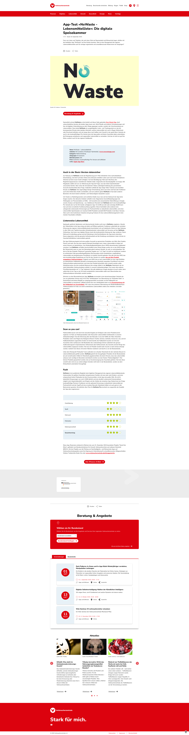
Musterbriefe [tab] (72, 557)
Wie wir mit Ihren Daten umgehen (120, 546)
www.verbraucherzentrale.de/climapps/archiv (100, 453)
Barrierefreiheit (133, 733)
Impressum (122, 733)
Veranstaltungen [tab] (59, 557)
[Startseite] (59, 5)
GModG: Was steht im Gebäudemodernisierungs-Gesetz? (66, 664)
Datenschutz (112, 733)
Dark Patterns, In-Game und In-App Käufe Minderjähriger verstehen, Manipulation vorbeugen (101, 567)
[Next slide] (137, 663)
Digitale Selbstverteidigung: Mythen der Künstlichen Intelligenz (99, 590)
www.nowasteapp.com (107, 152)
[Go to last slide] (51, 663)
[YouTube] (51, 725)
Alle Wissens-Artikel (93, 462)
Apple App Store (79, 162)
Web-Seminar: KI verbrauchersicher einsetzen (93, 609)
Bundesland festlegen (66, 541)
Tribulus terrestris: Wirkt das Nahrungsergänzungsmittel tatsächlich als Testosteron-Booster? (93, 665)
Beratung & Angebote (72, 114)
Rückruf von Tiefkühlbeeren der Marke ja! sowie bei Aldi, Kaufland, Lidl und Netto (120, 664)
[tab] (91, 695)
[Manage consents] (186, 732)
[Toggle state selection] (134, 5)
